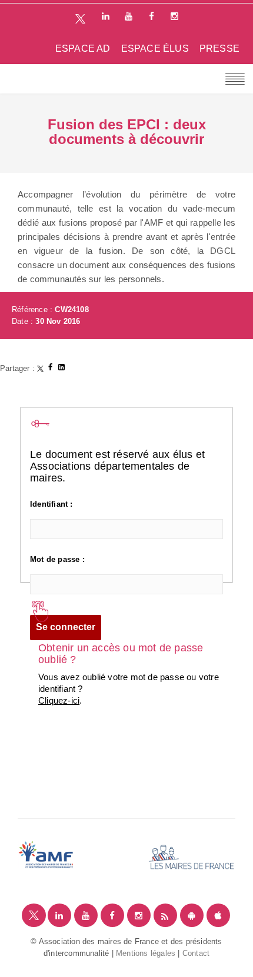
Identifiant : (51, 504)
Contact (195, 953)
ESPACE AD (83, 48)
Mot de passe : (57, 559)
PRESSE (219, 48)
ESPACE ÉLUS (155, 48)
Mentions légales (145, 953)
